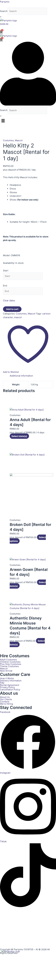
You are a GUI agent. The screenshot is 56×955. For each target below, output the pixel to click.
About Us (5, 697)
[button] (28, 121)
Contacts (4, 701)
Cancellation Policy (10, 689)
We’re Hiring (6, 704)
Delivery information (11, 680)
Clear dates (9, 300)
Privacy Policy (7, 687)
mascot (18, 317)
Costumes (8, 140)
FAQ (2, 683)
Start (5, 270)
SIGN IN (4, 24)
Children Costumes (10, 662)
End (5, 285)
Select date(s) (19, 436)
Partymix (4, 1)
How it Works (7, 678)
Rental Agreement (9, 685)
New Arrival (6, 671)
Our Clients (6, 699)
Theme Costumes (9, 666)
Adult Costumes (8, 659)
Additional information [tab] (21, 375)
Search (3, 11)
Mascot (19, 140)
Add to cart (12, 309)
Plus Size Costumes (10, 664)
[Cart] (1, 32)
